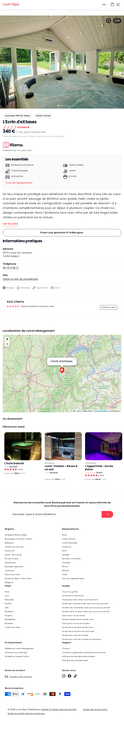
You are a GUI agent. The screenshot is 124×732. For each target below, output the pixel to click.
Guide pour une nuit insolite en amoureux (81, 639)
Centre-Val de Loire (14, 547)
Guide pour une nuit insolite (75, 635)
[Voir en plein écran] (108, 20)
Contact (66, 648)
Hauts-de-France (13, 554)
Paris (64, 535)
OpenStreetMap (101, 410)
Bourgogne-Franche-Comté (18, 539)
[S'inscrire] (107, 514)
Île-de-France (11, 558)
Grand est (10, 550)
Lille (7, 607)
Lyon (7, 595)
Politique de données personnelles (78, 656)
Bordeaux (50, 463)
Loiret (64, 574)
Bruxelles (9, 623)
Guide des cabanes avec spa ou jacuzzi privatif (85, 603)
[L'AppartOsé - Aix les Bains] (103, 446)
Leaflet (78, 410)
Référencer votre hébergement (19, 648)
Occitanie (9, 570)
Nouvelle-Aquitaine (14, 566)
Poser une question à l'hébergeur (61, 232)
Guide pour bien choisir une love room (80, 599)
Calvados (66, 547)
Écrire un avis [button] (108, 307)
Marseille (9, 599)
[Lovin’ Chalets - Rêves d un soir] (63, 446)
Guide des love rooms (95, 709)
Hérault (65, 570)
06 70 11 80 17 (11, 267)
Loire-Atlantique (69, 542)
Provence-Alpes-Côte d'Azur (18, 578)
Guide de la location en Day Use (77, 627)
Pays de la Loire (12, 574)
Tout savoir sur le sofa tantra (76, 623)
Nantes (8, 603)
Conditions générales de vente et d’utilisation (84, 652)
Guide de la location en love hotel (78, 631)
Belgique (9, 582)
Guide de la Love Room (73, 595)
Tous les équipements (18, 182)
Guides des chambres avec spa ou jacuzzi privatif (86, 607)
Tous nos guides (70, 591)
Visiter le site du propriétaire (20, 279)
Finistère (66, 562)
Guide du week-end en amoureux (26, 713)
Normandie (10, 562)
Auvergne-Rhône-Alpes (17, 115)
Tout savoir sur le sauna (73, 615)
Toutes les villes (12, 627)
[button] (62, 370)
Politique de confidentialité (75, 660)
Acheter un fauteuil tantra (17, 656)
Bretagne (9, 542)
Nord (64, 550)
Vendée (65, 554)
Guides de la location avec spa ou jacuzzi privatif (86, 611)
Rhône (65, 566)
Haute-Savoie (43, 115)
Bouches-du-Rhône (71, 558)
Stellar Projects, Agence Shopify (59, 709)
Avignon (8, 615)
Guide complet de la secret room (77, 619)
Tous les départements (73, 578)
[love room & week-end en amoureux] (11, 4)
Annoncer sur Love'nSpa (16, 652)
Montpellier (10, 619)
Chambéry (90, 463)
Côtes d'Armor (69, 539)
